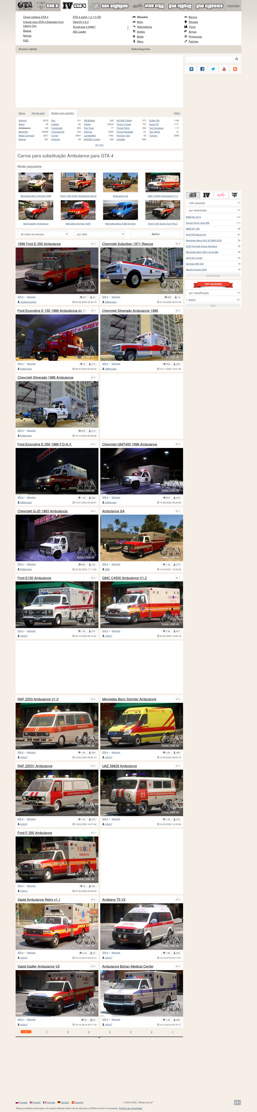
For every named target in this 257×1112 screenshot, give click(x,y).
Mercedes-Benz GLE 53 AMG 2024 (204, 240)
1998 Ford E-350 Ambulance (39, 244)
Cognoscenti (57, 131)
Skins (140, 41)
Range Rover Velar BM (197, 222)
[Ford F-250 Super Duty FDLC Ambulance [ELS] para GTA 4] (162, 210)
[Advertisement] (99, 81)
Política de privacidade (130, 1108)
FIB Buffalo (89, 120)
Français (50, 1102)
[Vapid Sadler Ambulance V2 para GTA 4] (57, 993)
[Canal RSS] (235, 69)
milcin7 (24, 635)
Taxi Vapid (154, 131)
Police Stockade (125, 131)
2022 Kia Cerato (194, 257)
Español (79, 1102)
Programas (195, 36)
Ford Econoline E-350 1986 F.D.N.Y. (44, 444)
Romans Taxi (123, 135)
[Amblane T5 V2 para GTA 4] (141, 926)
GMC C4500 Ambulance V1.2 (163, 195)
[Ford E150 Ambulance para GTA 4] (57, 604)
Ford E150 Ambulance (34, 578)
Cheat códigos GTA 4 (35, 17)
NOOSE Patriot (124, 120)
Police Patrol (123, 127)
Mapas (27, 31)
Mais (213, 305)
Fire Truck (89, 127)
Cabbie (55, 124)
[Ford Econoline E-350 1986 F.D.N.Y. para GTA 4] (57, 471)
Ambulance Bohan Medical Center (128, 966)
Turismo (153, 135)
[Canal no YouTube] (224, 69)
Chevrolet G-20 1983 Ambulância (42, 511)
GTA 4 (20, 296)
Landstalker (90, 135)
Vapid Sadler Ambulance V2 (38, 966)
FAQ (25, 40)
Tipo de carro (38, 113)
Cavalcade (56, 127)
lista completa (213, 275)
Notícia (27, 35)
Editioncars (110, 301)
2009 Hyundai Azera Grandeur (201, 246)
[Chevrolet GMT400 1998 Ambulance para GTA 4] (141, 471)
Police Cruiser (124, 124)
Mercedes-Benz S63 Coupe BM (202, 252)
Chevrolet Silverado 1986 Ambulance (45, 377)
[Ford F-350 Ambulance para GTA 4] (57, 859)
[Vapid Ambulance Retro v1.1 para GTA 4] (57, 926)
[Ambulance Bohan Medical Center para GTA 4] (141, 993)
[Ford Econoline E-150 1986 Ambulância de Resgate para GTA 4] (57, 337)
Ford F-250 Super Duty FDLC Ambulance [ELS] (163, 223)
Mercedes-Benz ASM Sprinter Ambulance (120, 223)
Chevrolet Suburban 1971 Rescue (127, 244)
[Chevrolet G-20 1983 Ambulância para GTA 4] (57, 538)
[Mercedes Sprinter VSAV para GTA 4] (78, 210)
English (37, 1102)
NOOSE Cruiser (92, 139)
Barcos (193, 17)
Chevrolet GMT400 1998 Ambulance (129, 444)
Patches (193, 41)
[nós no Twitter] (213, 69)
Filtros (177, 113)
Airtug (22, 124)
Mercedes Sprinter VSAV (78, 223)
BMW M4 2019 (193, 217)
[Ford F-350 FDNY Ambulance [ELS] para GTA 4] (78, 182)
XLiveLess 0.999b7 (84, 27)
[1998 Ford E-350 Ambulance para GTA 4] (57, 271)
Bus (53, 120)
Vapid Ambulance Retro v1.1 (38, 899)
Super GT (154, 124)
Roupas (193, 22)
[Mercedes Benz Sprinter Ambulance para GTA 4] (141, 726)
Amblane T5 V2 (113, 899)
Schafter (121, 139)
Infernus (88, 131)
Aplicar (156, 234)
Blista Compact (26, 135)
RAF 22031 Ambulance (34, 766)
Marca (22, 113)
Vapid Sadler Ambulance (36, 223)
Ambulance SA (120, 195)
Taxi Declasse (156, 127)
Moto (140, 22)
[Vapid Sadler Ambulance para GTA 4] (35, 210)
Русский (23, 1102)
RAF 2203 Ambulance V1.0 (38, 699)
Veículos (142, 17)
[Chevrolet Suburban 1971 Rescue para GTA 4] (141, 271)
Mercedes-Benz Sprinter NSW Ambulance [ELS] (36, 196)
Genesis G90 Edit (195, 263)
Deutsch (65, 1102)
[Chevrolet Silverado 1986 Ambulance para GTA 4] (57, 404)
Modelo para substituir (62, 113)
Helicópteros (144, 27)
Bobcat (22, 139)
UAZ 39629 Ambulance (119, 766)
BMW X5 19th (193, 228)
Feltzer (87, 124)
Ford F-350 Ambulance (34, 833)
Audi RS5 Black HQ (196, 234)
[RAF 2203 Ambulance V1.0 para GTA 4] (57, 726)
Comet (54, 135)
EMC (107, 569)
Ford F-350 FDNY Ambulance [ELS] (78, 195)
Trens (192, 27)
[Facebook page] (202, 69)
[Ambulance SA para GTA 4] (120, 182)
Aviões (141, 32)
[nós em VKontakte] (191, 69)
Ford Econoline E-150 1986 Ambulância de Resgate (52, 310)
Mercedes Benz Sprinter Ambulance (129, 699)
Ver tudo (99, 144)
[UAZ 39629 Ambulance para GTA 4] (141, 793)
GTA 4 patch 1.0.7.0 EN (87, 17)
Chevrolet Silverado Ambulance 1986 (130, 310)
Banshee (23, 131)
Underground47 (28, 301)
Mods (140, 36)
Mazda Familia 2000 (196, 269)
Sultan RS (154, 120)
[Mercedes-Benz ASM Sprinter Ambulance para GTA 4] (120, 210)
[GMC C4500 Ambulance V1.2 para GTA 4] (162, 182)
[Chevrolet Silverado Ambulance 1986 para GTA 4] (141, 337)
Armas (192, 32)
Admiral (23, 120)
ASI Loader (79, 32)
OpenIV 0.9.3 (81, 22)
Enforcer (55, 139)
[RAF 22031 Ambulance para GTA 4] (57, 793)
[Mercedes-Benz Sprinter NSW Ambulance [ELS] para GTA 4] (35, 182)
